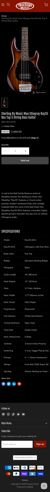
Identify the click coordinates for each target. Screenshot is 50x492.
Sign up (40, 444)
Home (4, 16)
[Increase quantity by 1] (25, 151)
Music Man (9, 126)
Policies (25, 480)
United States (24, 457)
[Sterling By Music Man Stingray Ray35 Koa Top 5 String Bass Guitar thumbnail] (5, 102)
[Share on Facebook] (3, 384)
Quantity (5, 145)
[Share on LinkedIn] (14, 384)
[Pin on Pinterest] (19, 384)
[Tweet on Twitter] (9, 384)
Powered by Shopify (25, 487)
